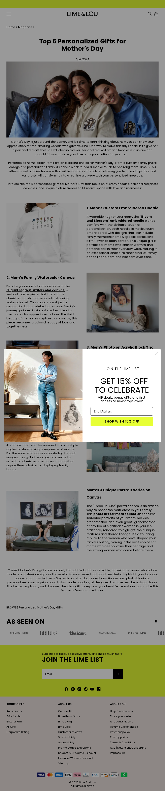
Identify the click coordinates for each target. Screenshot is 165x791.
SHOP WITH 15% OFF (122, 421)
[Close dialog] (156, 353)
